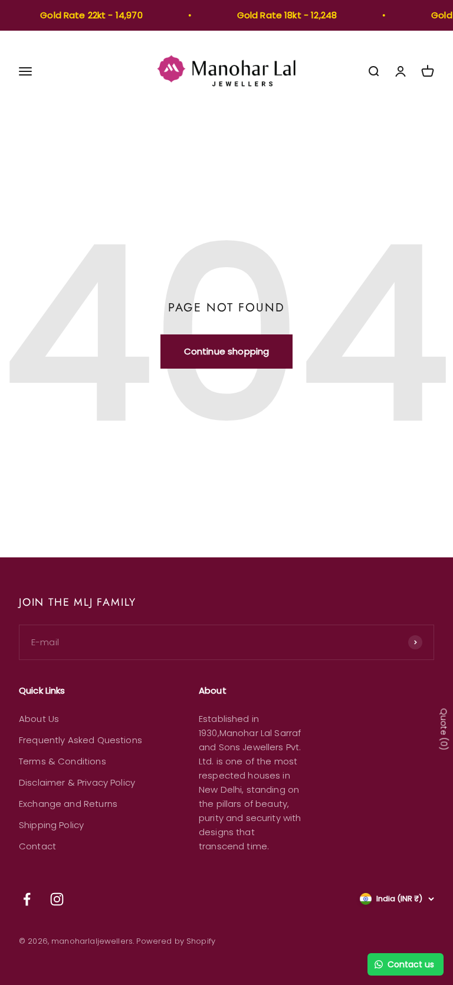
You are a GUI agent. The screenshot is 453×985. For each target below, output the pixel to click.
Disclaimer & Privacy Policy (77, 782)
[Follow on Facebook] (27, 899)
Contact (37, 846)
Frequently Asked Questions (80, 740)
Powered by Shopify (175, 941)
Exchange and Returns (68, 803)
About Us (39, 719)
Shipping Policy (51, 825)
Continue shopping (227, 351)
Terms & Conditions (62, 761)
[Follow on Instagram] (57, 899)
